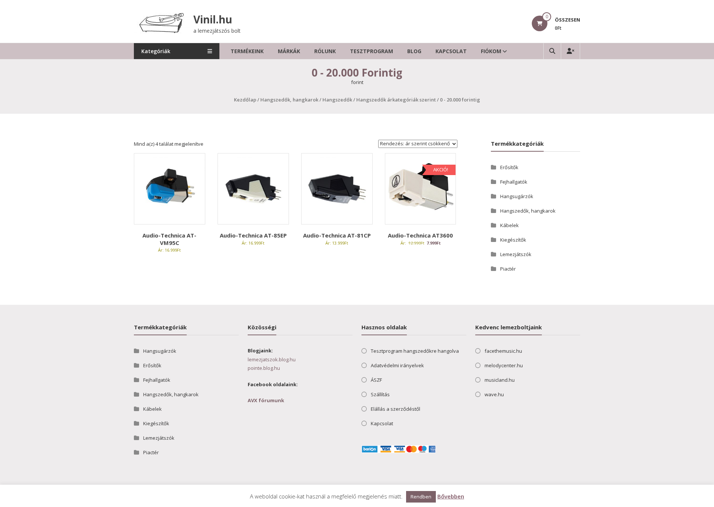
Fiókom (491, 51)
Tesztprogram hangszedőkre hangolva (415, 351)
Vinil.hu (212, 19)
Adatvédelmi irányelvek (397, 365)
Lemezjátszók (515, 254)
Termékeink (247, 51)
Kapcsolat (451, 51)
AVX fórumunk (266, 400)
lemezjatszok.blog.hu (272, 359)
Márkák (289, 51)
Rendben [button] (421, 496)
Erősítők (509, 167)
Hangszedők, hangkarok (289, 99)
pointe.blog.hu (264, 368)
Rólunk (325, 51)
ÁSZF (376, 380)
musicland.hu (500, 380)
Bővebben (450, 496)
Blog (414, 51)
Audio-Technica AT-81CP (337, 235)
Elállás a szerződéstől (395, 409)
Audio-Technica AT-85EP (253, 235)
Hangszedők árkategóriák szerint (396, 99)
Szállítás (380, 394)
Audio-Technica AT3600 (420, 235)
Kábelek (509, 225)
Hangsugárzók (516, 196)
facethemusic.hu (503, 351)
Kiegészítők (513, 239)
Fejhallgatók (513, 181)
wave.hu (494, 394)
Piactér (508, 268)
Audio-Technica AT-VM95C (169, 239)
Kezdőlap (245, 99)
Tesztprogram (371, 51)
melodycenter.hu (504, 365)
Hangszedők (337, 99)
